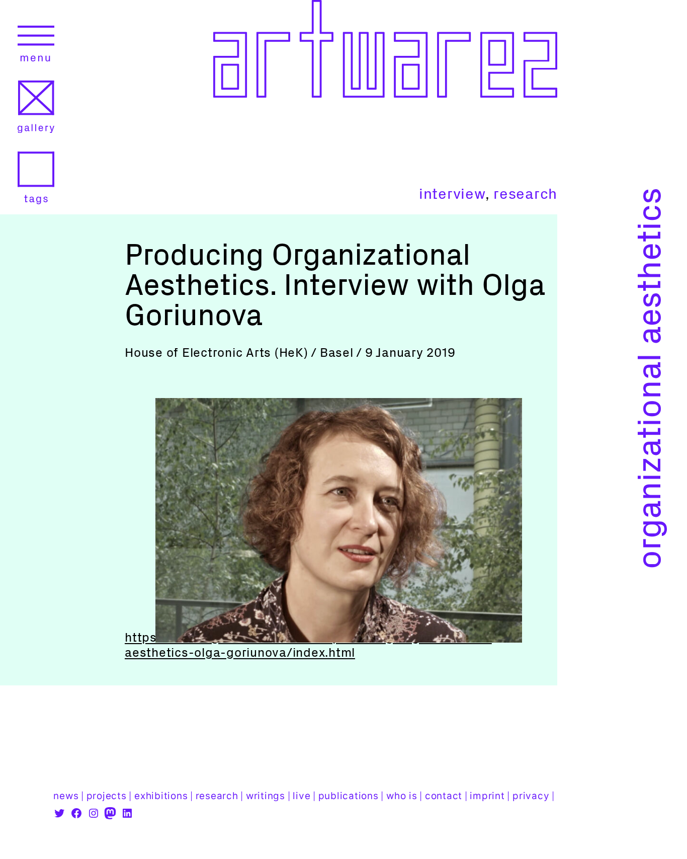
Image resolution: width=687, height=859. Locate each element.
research (525, 194)
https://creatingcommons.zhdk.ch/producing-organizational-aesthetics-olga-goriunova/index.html (308, 645)
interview (452, 194)
